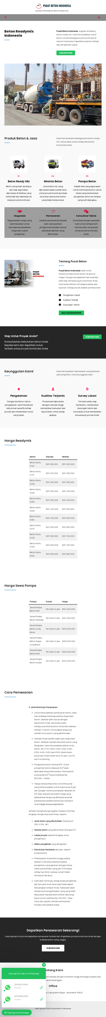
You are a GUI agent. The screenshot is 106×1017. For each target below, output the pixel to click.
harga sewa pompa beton (51, 804)
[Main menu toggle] (99, 17)
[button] (5, 17)
